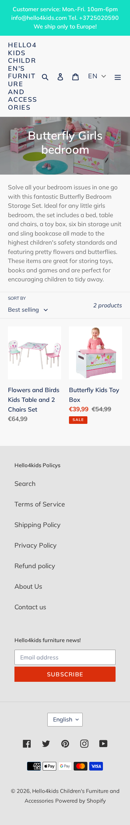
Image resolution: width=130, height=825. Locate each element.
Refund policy (34, 566)
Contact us (30, 607)
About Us (28, 586)
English (62, 719)
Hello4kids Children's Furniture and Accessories (22, 76)
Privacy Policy (35, 545)
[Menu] (117, 76)
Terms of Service (39, 504)
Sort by (17, 298)
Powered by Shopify (80, 800)
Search (25, 483)
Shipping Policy (37, 525)
